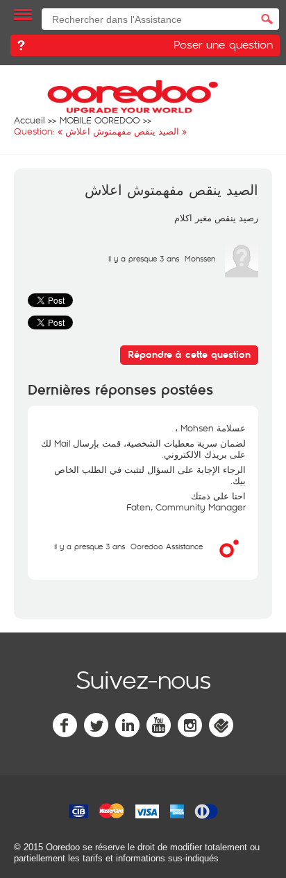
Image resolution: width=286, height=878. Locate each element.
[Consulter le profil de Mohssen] (241, 274)
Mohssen (200, 258)
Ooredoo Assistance (167, 546)
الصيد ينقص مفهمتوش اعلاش (171, 190)
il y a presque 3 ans (89, 546)
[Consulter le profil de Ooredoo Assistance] (229, 562)
